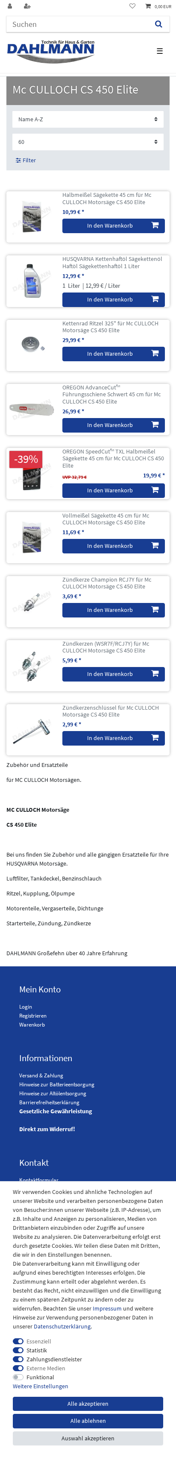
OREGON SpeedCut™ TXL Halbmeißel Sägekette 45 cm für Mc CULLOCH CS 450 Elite (113, 458)
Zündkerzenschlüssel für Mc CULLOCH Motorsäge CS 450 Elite (110, 711)
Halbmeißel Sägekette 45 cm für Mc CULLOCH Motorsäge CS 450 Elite (106, 198)
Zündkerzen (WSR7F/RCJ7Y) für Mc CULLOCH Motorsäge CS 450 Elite (105, 647)
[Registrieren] (28, 6)
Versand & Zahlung (41, 1075)
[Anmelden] (10, 6)
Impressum (107, 1308)
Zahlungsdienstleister (54, 1359)
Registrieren (33, 1015)
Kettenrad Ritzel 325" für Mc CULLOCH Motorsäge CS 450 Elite (110, 327)
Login (25, 1007)
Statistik (36, 1350)
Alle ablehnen (88, 1421)
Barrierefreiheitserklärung (49, 1102)
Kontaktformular (39, 1180)
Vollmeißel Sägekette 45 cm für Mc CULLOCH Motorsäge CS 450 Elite (105, 519)
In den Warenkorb (110, 225)
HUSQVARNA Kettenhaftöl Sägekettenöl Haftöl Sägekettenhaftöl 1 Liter (112, 262)
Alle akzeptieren (88, 1403)
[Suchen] (159, 24)
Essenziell (38, 1341)
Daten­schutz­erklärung (62, 1326)
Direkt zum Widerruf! (47, 1129)
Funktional (40, 1377)
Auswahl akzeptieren (88, 1438)
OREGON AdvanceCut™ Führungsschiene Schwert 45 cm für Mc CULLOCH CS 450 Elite (111, 394)
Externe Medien (45, 1368)
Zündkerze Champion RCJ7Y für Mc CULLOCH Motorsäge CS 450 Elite (106, 583)
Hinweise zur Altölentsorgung (52, 1093)
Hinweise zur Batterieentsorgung (56, 1084)
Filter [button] (29, 160)
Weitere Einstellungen (40, 1386)
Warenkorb (32, 1024)
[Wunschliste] (132, 6)
